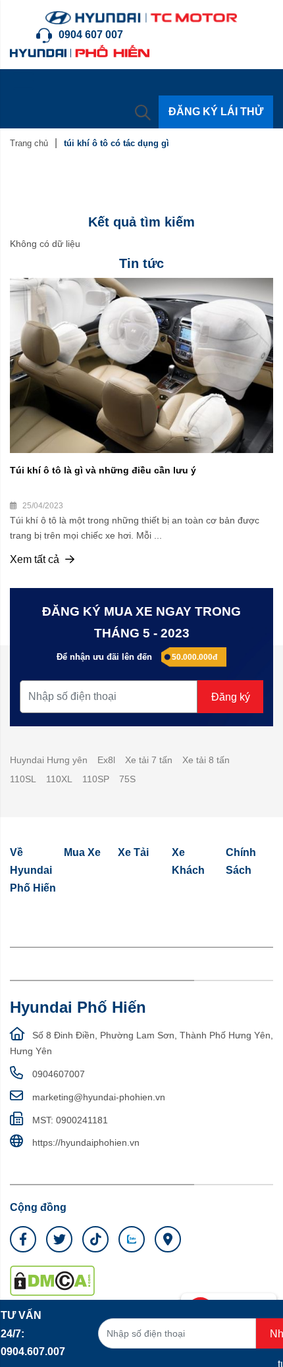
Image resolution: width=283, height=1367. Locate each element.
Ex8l (106, 760)
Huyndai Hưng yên (49, 760)
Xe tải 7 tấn (148, 760)
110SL (23, 779)
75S (127, 779)
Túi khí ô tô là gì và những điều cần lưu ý (103, 470)
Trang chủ (29, 143)
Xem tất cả (36, 559)
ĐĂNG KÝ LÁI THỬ (215, 111)
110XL (59, 779)
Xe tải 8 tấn (206, 760)
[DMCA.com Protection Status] (52, 1280)
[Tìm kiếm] (143, 111)
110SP (95, 779)
